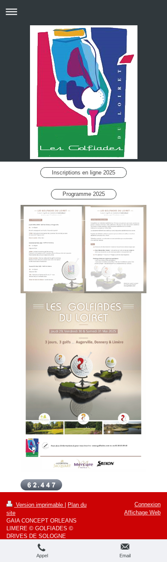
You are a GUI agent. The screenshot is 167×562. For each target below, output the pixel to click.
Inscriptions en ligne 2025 (83, 172)
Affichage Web (142, 512)
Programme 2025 (84, 194)
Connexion (147, 504)
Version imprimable (39, 505)
